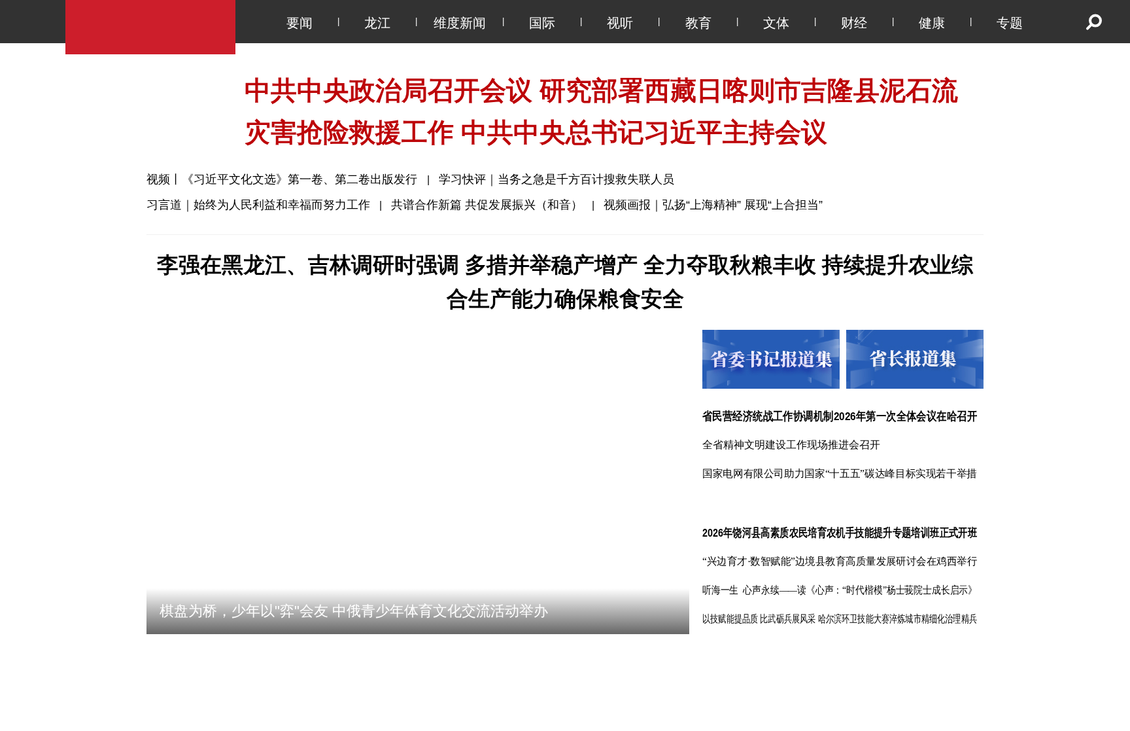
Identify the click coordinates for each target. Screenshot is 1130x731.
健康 (932, 23)
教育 (698, 23)
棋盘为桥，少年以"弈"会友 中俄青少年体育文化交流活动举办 (354, 664)
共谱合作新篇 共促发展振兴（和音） (487, 204)
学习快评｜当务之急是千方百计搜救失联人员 (556, 179)
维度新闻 (460, 23)
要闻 (299, 23)
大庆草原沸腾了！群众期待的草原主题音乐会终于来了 (868, 719)
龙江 (377, 23)
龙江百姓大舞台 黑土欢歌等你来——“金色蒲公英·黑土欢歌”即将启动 (557, 719)
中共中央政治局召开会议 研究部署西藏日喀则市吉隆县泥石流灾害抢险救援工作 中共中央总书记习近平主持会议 (601, 111)
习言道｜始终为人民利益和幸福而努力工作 (258, 204)
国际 (542, 23)
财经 (854, 23)
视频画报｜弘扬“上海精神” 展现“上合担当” (713, 204)
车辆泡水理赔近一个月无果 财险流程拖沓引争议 (261, 719)
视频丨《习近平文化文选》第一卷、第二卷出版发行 (283, 179)
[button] (623, 663)
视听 (620, 23)
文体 (776, 23)
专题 (1010, 23)
